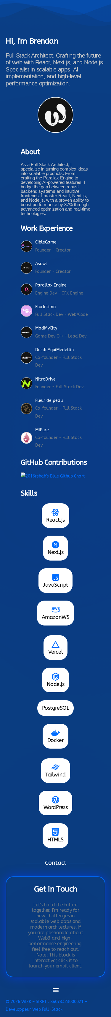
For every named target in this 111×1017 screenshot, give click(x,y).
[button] (55, 990)
